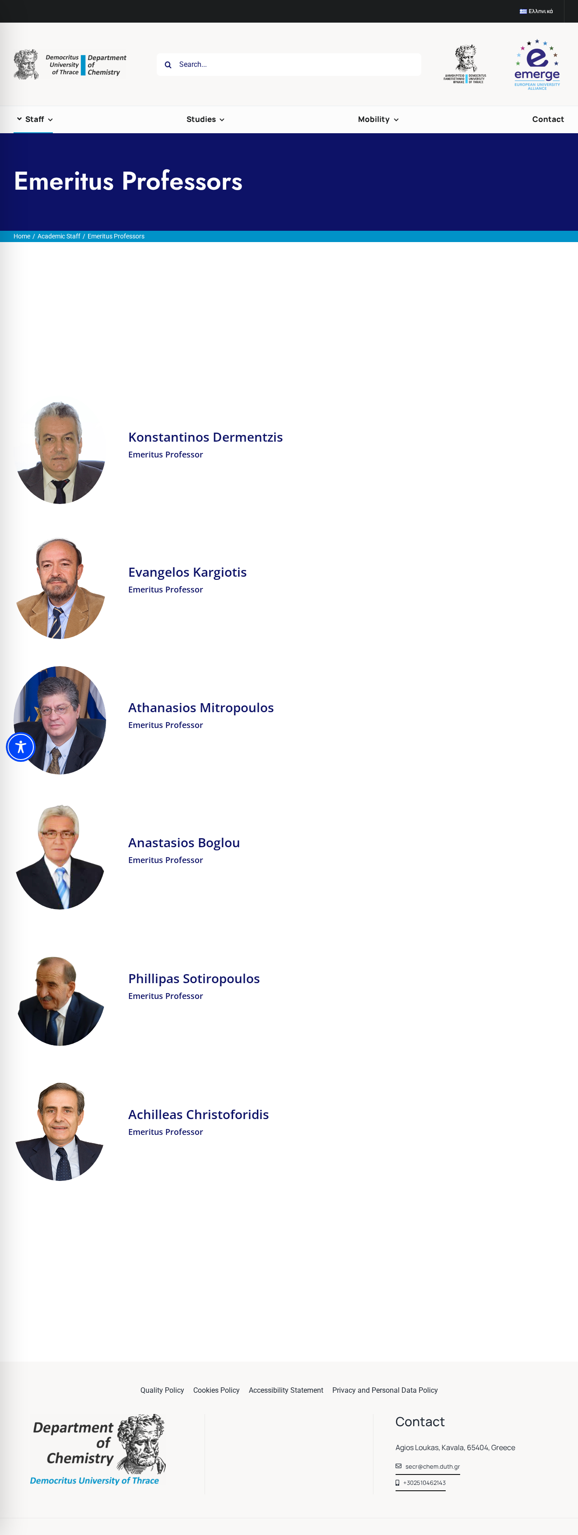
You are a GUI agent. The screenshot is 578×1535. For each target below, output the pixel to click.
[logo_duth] (466, 47)
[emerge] (537, 42)
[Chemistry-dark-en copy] (98, 1417)
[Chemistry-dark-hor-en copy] (70, 52)
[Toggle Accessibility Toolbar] (21, 747)
